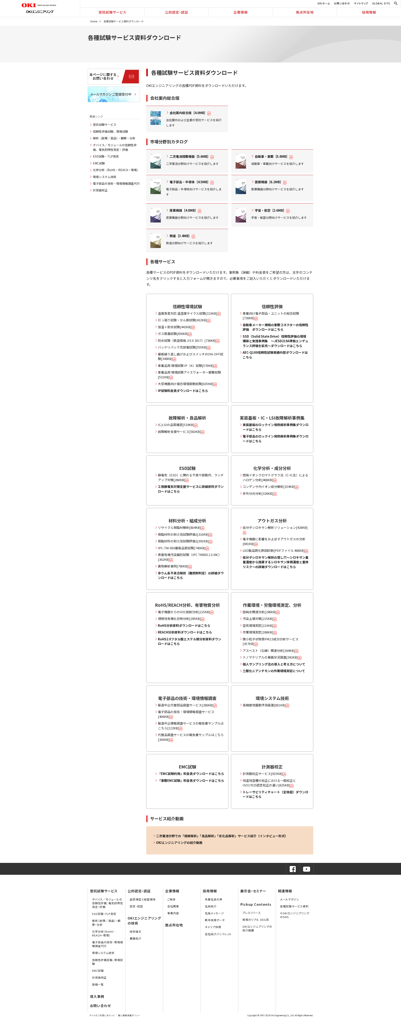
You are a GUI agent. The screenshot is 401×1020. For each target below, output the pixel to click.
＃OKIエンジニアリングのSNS (294, 915)
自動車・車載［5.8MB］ (272, 156)
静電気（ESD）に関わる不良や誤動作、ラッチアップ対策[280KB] (191, 477)
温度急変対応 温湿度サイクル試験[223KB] (187, 313)
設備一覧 (98, 984)
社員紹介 (211, 906)
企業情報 (240, 12)
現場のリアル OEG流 (255, 920)
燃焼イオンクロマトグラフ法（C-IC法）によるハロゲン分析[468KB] (275, 477)
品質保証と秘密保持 (143, 899)
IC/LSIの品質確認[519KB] (176, 424)
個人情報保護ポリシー (129, 1015)
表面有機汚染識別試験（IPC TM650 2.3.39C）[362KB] (189, 557)
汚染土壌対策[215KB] (258, 618)
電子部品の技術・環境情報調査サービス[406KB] (186, 714)
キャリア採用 (213, 927)
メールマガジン (289, 899)
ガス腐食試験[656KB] (173, 333)
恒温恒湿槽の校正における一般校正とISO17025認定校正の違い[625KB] (269, 782)
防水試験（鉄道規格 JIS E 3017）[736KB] (187, 340)
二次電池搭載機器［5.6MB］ (190, 156)
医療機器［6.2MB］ (269, 182)
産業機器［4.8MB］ (184, 210)
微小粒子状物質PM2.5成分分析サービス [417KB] (270, 641)
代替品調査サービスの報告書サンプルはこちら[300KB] (191, 737)
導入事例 (97, 996)
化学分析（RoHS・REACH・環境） (116, 170)
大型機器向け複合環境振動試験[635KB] (185, 384)
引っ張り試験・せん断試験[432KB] (182, 320)
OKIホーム (323, 3)
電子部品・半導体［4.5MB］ (190, 182)
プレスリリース (251, 913)
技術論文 (135, 932)
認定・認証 (136, 906)
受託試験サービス (112, 12)
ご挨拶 (171, 899)
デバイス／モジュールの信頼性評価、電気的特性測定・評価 (107, 903)
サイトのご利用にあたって (102, 1015)
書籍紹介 (135, 938)
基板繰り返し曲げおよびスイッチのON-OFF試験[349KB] (190, 356)
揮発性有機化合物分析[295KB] (179, 618)
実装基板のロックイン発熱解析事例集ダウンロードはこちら (275, 427)
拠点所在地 (305, 12)
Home (93, 21)
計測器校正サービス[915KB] (263, 773)
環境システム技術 (104, 177)
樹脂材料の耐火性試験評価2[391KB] (183, 541)
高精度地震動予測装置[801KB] (264, 705)
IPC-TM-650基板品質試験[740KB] (182, 548)
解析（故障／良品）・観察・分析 (114, 138)
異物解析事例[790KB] (173, 566)
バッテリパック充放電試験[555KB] (182, 347)
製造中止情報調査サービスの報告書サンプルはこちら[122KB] (191, 725)
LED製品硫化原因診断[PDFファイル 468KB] (274, 550)
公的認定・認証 (176, 12)
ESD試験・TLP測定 (106, 156)
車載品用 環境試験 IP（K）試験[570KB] (186, 365)
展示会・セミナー (253, 890)
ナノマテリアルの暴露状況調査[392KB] (270, 657)
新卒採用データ (215, 920)
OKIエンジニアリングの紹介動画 (257, 928)
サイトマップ (361, 3)
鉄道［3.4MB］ (181, 236)
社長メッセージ (214, 913)
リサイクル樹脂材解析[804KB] (179, 527)
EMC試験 (99, 163)
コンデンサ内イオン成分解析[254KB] (269, 486)
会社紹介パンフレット (218, 934)
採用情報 (369, 12)
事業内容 (173, 913)
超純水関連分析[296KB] (259, 612)
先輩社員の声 (213, 899)
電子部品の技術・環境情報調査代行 (116, 183)
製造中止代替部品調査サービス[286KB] (185, 705)
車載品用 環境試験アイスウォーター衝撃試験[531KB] (189, 374)
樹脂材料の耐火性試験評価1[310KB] (183, 534)
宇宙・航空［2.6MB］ (270, 210)
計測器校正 (100, 190)
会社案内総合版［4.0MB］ (188, 113)
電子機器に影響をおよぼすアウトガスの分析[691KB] (274, 541)
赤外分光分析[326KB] (258, 493)
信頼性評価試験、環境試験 (110, 131)
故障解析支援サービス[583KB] (179, 431)
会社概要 (173, 906)
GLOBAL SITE (381, 3)
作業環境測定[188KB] (258, 632)
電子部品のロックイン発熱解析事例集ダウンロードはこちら (275, 438)
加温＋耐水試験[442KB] (175, 327)
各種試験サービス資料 (294, 906)
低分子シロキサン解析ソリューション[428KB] (275, 527)
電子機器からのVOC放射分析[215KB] (184, 612)
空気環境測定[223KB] (258, 625)
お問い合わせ (342, 3)
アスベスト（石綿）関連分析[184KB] (269, 650)
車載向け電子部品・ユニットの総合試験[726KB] (271, 315)
